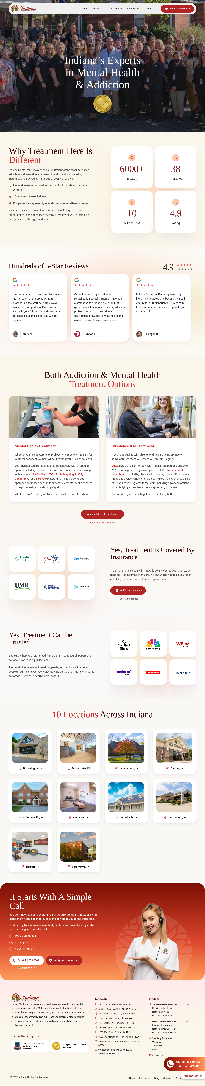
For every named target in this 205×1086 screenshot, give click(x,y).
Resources (144, 1078)
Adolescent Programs (101, 522)
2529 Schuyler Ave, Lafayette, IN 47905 (117, 1013)
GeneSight (21, 478)
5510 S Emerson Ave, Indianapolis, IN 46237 (119, 1009)
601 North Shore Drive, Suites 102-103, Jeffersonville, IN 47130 (116, 1052)
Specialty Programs (162, 1038)
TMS (52, 474)
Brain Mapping (65, 474)
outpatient (118, 474)
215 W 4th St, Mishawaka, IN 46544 (115, 1004)
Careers (167, 1078)
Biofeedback (40, 474)
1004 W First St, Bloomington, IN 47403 (117, 1023)
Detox (115, 465)
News (132, 1078)
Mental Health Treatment (164, 1021)
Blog (156, 1078)
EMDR (78, 474)
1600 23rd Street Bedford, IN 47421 (115, 1032)
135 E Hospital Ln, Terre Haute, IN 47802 (117, 1027)
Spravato (41, 478)
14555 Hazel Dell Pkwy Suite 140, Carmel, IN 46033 (118, 1043)
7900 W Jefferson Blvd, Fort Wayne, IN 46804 (120, 1037)
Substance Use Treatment (165, 1004)
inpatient (177, 470)
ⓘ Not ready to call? (192, 1076)
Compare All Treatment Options (102, 514)
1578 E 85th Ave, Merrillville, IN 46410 (116, 1018)
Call (28, 960)
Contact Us (157, 1055)
